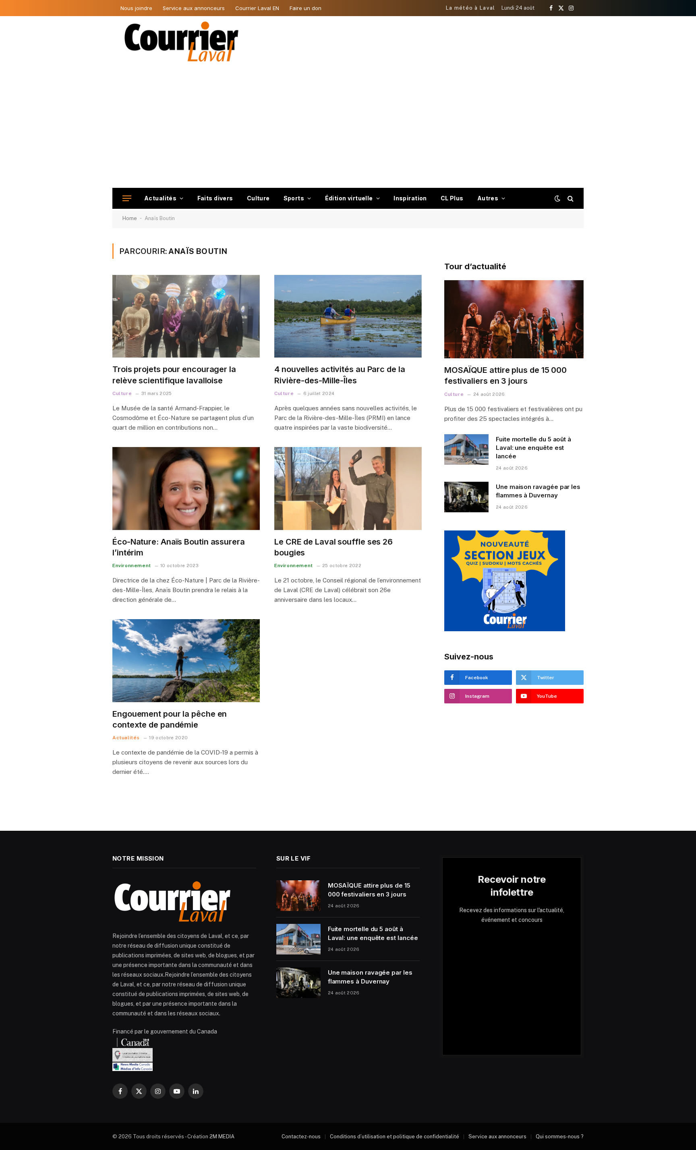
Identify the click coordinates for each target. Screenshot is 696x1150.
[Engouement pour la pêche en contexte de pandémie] (186, 660)
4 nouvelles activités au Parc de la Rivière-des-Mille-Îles (339, 374)
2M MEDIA (221, 1136)
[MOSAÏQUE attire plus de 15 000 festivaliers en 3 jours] (514, 319)
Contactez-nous (301, 1136)
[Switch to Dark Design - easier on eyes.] (557, 198)
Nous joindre (136, 8)
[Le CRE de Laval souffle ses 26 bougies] (348, 488)
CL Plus (452, 198)
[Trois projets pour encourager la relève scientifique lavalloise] (186, 316)
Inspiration (410, 198)
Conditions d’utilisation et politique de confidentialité (394, 1136)
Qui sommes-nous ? (560, 1136)
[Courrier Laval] (181, 41)
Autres (488, 198)
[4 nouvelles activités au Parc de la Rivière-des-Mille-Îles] (348, 316)
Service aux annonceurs (194, 8)
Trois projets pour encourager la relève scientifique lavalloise (174, 374)
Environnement (131, 565)
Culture (258, 198)
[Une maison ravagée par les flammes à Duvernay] (466, 497)
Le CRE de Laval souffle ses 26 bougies (333, 547)
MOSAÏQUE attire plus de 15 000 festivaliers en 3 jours (505, 375)
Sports (294, 198)
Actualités (160, 198)
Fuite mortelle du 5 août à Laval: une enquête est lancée (533, 447)
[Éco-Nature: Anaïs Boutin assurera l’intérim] (186, 488)
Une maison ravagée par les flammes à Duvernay (538, 491)
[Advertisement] (348, 127)
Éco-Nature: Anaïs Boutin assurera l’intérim (178, 547)
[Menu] (126, 198)
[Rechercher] (570, 198)
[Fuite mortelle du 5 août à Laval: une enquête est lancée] (466, 449)
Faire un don (305, 8)
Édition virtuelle (349, 198)
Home (129, 218)
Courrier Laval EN (257, 8)
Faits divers (215, 198)
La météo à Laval (470, 8)
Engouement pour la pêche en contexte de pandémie (169, 719)
